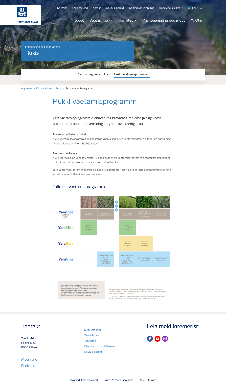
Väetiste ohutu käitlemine (99, 346)
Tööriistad (90, 341)
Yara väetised (92, 335)
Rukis (59, 88)
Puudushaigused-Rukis (92, 74)
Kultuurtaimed (44, 88)
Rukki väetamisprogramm (132, 74)
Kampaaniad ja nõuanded (164, 20)
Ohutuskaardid (93, 352)
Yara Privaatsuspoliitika (119, 380)
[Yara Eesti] (19, 15)
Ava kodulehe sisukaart (84, 380)
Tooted (78, 20)
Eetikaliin (28, 366)
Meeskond (29, 359)
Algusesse (26, 88)
